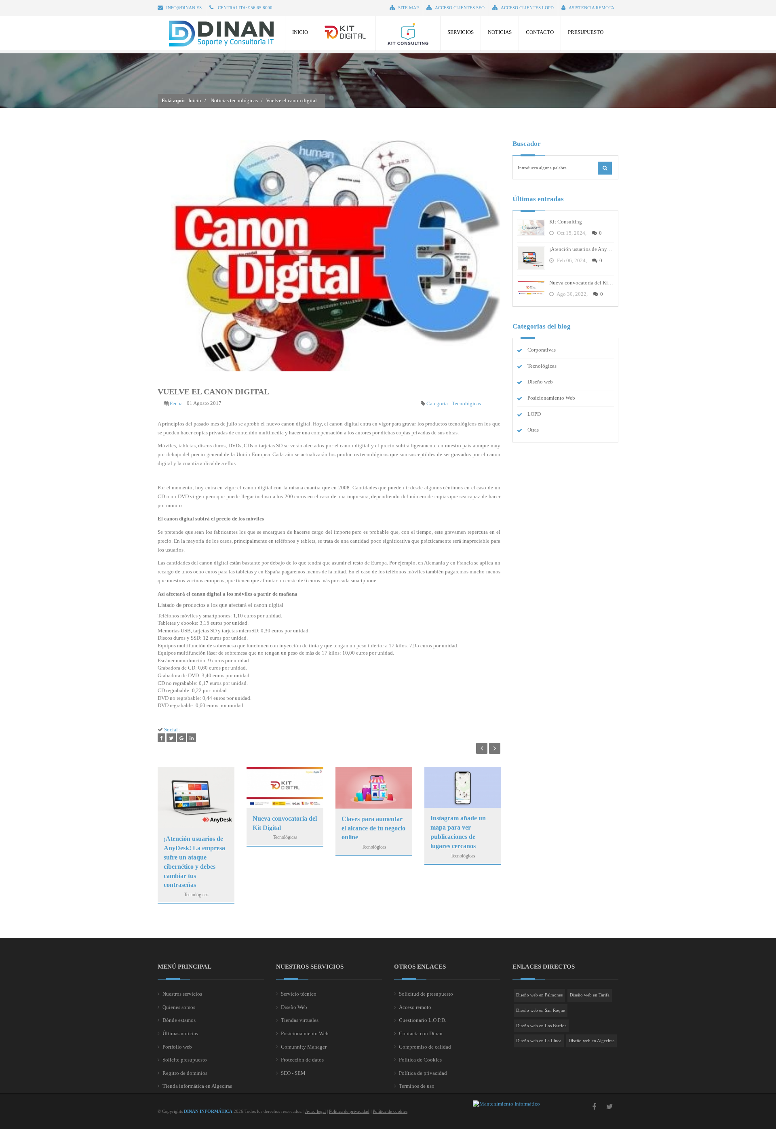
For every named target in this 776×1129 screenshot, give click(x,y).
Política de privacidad (423, 1073)
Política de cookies (390, 1111)
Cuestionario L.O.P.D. (422, 1020)
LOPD (534, 414)
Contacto (540, 32)
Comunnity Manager (304, 1047)
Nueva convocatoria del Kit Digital (285, 823)
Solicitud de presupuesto (426, 994)
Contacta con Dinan (421, 1033)
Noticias (500, 32)
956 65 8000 (260, 7)
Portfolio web (177, 1047)
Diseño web (540, 382)
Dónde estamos (179, 1020)
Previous (481, 748)
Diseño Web (294, 1007)
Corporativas (541, 350)
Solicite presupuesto (184, 1060)
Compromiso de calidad (425, 1047)
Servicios (460, 32)
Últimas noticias (180, 1033)
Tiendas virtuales (299, 1020)
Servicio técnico (298, 994)
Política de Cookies (420, 1060)
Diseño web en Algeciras (591, 1040)
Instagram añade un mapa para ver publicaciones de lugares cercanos (458, 832)
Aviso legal (315, 1111)
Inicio (300, 32)
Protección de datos (302, 1060)
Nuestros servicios (182, 994)
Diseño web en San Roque (540, 1010)
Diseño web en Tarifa (589, 994)
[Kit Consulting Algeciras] (408, 33)
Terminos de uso (416, 1086)
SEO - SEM (293, 1073)
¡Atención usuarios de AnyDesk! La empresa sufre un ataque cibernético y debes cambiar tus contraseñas (194, 861)
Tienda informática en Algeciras (197, 1086)
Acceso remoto (415, 1007)
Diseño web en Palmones (539, 994)
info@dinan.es (184, 7)
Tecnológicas (466, 403)
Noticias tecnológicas (234, 100)
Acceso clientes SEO (460, 7)
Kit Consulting (565, 222)
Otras (533, 430)
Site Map (408, 7)
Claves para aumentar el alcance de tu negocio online (373, 828)
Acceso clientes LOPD (527, 7)
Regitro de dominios (184, 1073)
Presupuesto (585, 32)
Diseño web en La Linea (538, 1040)
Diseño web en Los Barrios (541, 1025)
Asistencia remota (591, 7)
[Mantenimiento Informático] (506, 1104)
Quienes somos (178, 1007)
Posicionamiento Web (551, 398)
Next (494, 748)
